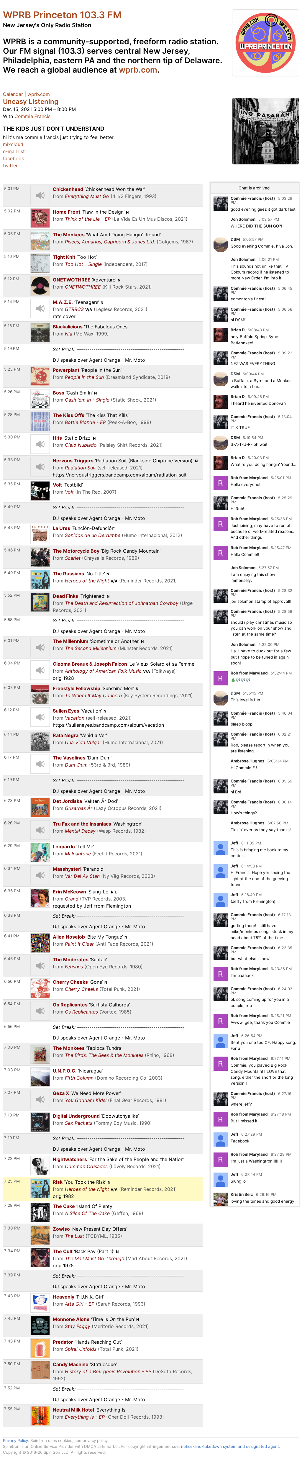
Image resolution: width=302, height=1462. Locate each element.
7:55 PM (12, 1409)
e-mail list (14, 151)
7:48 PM (12, 1341)
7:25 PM (12, 1181)
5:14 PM (11, 301)
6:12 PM (11, 710)
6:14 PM (11, 734)
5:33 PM (12, 459)
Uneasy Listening (30, 101)
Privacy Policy (15, 1440)
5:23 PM (12, 369)
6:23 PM (12, 800)
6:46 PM (12, 958)
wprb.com (138, 69)
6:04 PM (12, 663)
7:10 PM (11, 1115)
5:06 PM (12, 233)
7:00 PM (12, 1047)
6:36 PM (12, 890)
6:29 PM (12, 845)
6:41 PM (11, 936)
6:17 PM (11, 757)
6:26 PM (12, 823)
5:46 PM (12, 550)
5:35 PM (12, 484)
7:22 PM (12, 1158)
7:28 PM (12, 1205)
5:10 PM (11, 256)
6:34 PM (12, 868)
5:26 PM (12, 391)
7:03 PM (12, 1070)
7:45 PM (12, 1318)
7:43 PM (12, 1296)
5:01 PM (11, 188)
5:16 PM (11, 325)
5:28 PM (12, 414)
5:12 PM (11, 278)
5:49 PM (12, 572)
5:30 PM (12, 437)
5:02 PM (12, 211)
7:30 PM (12, 1228)
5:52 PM (12, 595)
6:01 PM (11, 640)
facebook (13, 158)
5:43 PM (12, 527)
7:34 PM (12, 1250)
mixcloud (13, 144)
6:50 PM (12, 981)
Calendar (13, 94)
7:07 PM (12, 1092)
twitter (10, 165)
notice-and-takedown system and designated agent (230, 1446)
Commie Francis (32, 116)
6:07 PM (12, 687)
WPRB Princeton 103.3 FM (62, 15)
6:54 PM (12, 1003)
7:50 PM (12, 1363)
